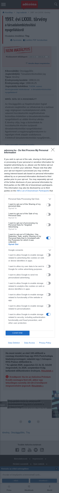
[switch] (48, 205)
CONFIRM (17, 333)
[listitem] (29, 199)
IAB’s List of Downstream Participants (33, 191)
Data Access (29, 343)
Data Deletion (14, 343)
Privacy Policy (45, 343)
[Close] (53, 150)
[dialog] (29, 246)
